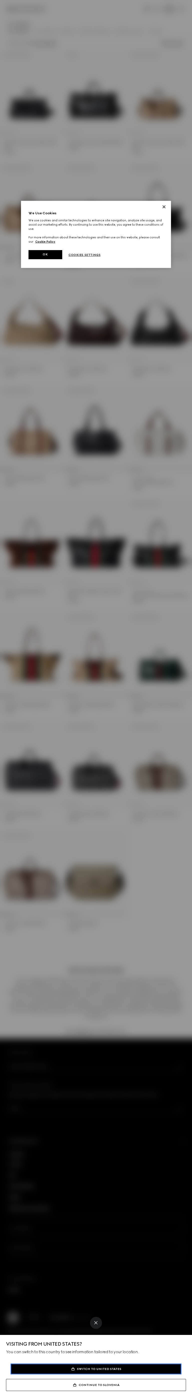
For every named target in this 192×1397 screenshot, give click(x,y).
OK (45, 254)
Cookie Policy (45, 241)
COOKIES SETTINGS (84, 255)
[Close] (96, 1323)
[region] (96, 234)
